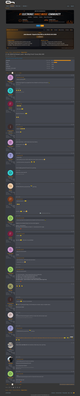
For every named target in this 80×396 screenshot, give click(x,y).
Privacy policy (64, 392)
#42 (73, 88)
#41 (73, 75)
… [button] (16, 72)
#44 (73, 124)
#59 (73, 356)
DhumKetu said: (19, 249)
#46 (73, 153)
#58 (73, 342)
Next (20, 72)
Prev (7, 72)
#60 (73, 371)
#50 (73, 215)
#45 (73, 139)
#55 (73, 297)
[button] (21, 6)
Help (69, 392)
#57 (73, 325)
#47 (73, 170)
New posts (7, 8)
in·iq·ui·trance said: (20, 233)
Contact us (53, 392)
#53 (73, 267)
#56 (73, 312)
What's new (18, 6)
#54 (73, 283)
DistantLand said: (20, 77)
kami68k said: (19, 155)
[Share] (71, 75)
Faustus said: (19, 126)
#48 (73, 183)
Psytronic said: (19, 373)
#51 (73, 231)
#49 (73, 196)
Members (25, 6)
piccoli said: (19, 103)
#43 (73, 101)
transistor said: (19, 359)
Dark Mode (8, 392)
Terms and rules (58, 392)
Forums (12, 6)
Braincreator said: (20, 218)
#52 (73, 247)
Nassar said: (19, 328)
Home (7, 6)
